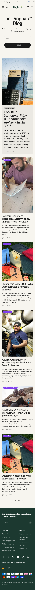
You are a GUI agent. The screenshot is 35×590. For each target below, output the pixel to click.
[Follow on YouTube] (18, 557)
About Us (5, 534)
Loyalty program (25, 534)
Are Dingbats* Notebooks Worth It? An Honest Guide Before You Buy (16, 413)
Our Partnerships (8, 547)
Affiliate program (8, 544)
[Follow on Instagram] (8, 557)
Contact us (23, 548)
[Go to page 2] (22, 501)
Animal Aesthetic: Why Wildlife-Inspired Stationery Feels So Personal (16, 363)
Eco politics (6, 537)
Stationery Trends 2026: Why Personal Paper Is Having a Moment (17, 287)
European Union (21, 562)
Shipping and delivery (23, 538)
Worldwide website (8, 551)
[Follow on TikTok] (23, 557)
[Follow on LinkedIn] (28, 557)
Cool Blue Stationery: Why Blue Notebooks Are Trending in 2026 (15, 119)
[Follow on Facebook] (3, 557)
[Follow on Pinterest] (13, 557)
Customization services (24, 544)
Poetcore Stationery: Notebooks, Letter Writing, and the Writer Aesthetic (16, 219)
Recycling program (8, 541)
